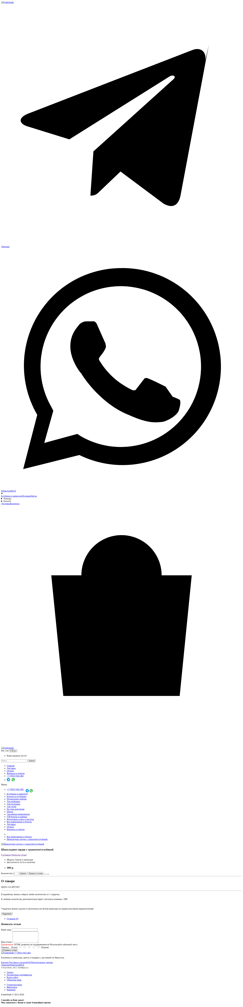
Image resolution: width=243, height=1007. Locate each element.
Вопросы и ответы (16, 773)
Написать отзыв (19, 855)
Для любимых (13, 801)
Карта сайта (12, 977)
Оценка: (5, 947)
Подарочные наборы (17, 799)
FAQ (29, 962)
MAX (21, 965)
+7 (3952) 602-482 (15, 776)
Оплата (10, 771)
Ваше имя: (6, 930)
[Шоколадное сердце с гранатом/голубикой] (22, 844)
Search (32, 761)
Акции (10, 972)
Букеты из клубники (16, 796)
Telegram (5, 965)
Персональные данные (42, 962)
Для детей (11, 806)
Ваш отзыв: (6, 942)
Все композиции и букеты (19, 822)
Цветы (34, 496)
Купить (23, 873)
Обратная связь (14, 980)
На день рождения (15, 809)
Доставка (5, 503)
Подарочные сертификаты (19, 975)
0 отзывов (6, 855)
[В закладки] (45, 874)
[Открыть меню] (121, 493)
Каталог (7, 501)
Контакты (14, 503)
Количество (6, 873)
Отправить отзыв (9, 950)
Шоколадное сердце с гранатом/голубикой (27, 839)
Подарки (26, 496)
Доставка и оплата (18, 962)
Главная (10, 766)
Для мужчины (13, 804)
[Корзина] (121, 745)
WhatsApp (14, 965)
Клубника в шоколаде (11, 496)
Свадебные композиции (18, 814)
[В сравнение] (48, 874)
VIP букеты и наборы (17, 817)
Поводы (7, 498)
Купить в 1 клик (35, 873)
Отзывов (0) (12, 919)
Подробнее (7, 914)
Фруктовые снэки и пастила (20, 819)
